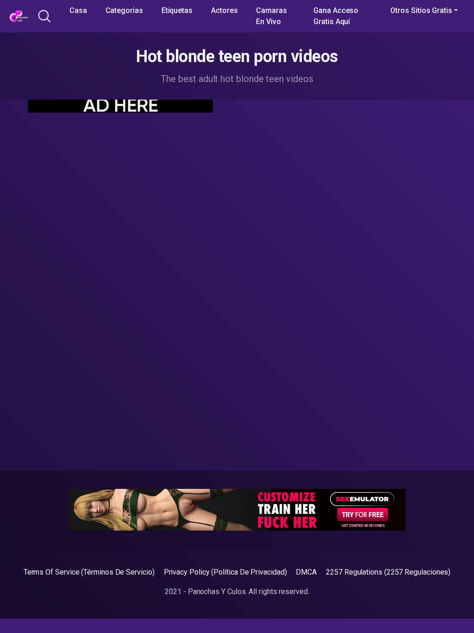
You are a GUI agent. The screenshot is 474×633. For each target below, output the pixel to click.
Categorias (124, 10)
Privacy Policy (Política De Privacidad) (225, 572)
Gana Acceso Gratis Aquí (335, 16)
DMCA (306, 572)
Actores (224, 10)
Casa (78, 10)
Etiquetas (177, 10)
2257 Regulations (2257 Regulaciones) (388, 572)
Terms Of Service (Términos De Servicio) (89, 572)
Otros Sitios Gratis (421, 10)
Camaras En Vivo (271, 16)
